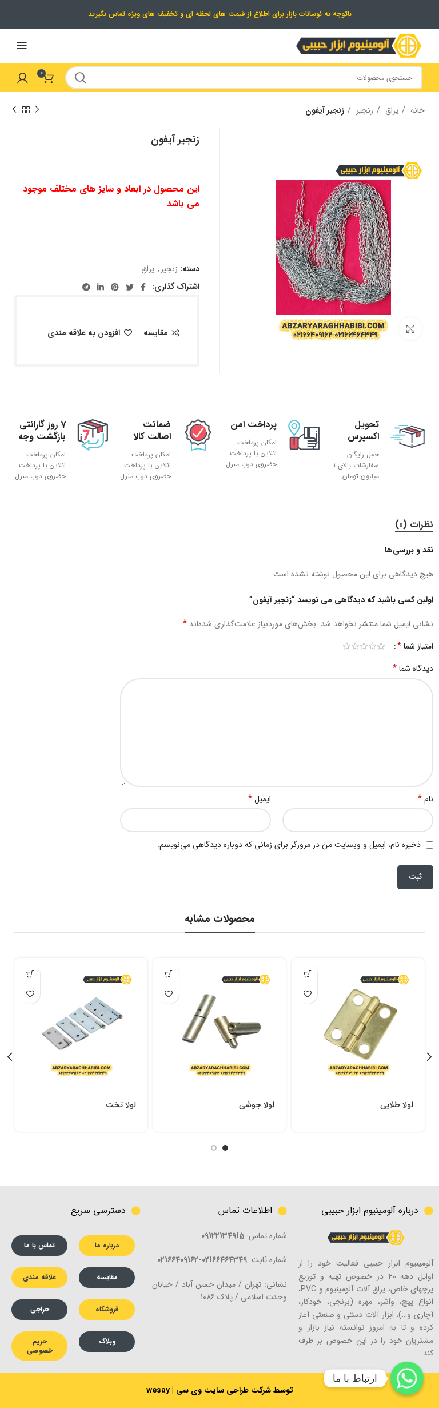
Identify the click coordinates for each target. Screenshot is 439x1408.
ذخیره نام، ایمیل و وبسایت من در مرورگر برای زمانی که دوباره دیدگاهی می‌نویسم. (289, 844)
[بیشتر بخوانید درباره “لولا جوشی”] (169, 974)
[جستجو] (80, 77)
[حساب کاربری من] (22, 77)
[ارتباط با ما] (407, 1378)
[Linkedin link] (100, 287)
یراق (390, 110)
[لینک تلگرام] (86, 287)
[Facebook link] (143, 287)
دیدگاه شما (413, 668)
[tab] (414, 524)
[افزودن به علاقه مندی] (307, 994)
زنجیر (363, 110)
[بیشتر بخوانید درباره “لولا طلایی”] (307, 974)
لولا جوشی (256, 1105)
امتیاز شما (415, 646)
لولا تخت (121, 1105)
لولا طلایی (396, 1105)
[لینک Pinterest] (114, 287)
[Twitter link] (129, 287)
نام (425, 799)
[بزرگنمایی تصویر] (410, 328)
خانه (416, 110)
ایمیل (259, 799)
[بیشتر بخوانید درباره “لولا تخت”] (30, 974)
